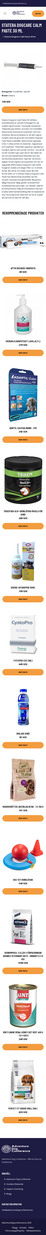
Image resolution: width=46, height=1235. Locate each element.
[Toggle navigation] (5, 13)
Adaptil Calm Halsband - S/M (23, 428)
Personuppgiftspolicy (14, 1230)
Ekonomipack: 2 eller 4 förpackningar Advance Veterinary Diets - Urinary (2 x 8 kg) (23, 956)
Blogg (9, 1193)
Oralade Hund (23, 733)
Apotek (27, 91)
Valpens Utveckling (14, 1189)
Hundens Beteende (14, 1184)
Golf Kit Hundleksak (23, 879)
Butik (38, 13)
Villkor (31, 1227)
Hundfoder (18, 91)
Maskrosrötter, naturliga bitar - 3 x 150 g (23, 806)
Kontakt (22, 1227)
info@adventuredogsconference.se (14, 3)
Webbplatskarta (33, 1230)
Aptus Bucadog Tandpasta (23, 268)
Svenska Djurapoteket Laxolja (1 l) (23, 341)
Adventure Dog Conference (18, 1179)
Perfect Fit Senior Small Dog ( (23, 1108)
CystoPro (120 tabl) (23, 660)
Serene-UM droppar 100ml (23, 587)
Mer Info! (23, 110)
